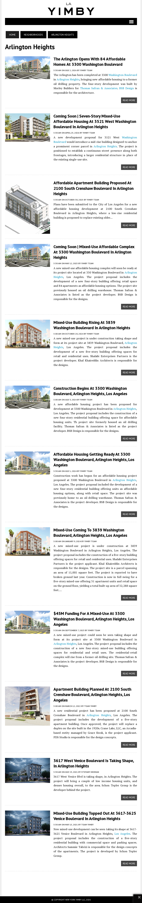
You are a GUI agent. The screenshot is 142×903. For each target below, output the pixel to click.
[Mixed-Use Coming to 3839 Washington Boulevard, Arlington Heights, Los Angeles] (27, 553)
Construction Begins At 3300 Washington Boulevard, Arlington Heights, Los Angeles (90, 391)
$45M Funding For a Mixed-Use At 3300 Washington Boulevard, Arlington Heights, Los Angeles (94, 619)
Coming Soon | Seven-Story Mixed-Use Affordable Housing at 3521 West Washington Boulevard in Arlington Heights (95, 121)
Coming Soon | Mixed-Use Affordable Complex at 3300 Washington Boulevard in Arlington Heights (94, 252)
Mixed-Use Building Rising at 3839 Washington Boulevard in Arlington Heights (92, 325)
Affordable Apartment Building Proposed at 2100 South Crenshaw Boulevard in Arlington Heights (94, 188)
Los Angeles (122, 834)
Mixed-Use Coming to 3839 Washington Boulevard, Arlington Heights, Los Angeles (90, 532)
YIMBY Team (86, 70)
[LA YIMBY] (71, 9)
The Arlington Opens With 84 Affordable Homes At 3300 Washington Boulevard (89, 61)
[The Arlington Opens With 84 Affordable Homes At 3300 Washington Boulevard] (27, 76)
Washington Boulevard (123, 75)
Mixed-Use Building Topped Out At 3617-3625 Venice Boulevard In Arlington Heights (95, 816)
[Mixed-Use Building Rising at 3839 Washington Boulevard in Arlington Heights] (27, 346)
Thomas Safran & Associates (99, 88)
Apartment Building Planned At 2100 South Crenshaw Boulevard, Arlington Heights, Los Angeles (92, 694)
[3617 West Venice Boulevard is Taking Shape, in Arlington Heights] (27, 780)
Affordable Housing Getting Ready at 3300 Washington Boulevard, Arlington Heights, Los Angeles (94, 460)
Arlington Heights (68, 79)
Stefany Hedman (90, 772)
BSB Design (126, 88)
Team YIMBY (90, 706)
